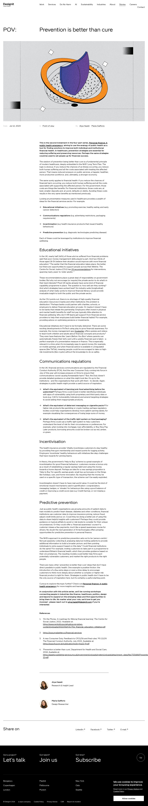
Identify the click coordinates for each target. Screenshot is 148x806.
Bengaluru (7, 781)
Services (52, 4)
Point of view (48, 126)
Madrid (42, 781)
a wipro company (24, 802)
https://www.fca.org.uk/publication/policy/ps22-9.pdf (66, 643)
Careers (133, 4)
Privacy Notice (52, 802)
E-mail (123, 729)
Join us (48, 759)
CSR (62, 802)
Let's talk (14, 759)
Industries (101, 4)
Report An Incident (74, 802)
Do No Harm (65, 4)
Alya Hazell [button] (84, 126)
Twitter (110, 729)
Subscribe (88, 759)
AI (76, 4)
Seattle (79, 790)
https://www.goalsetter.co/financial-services (62, 632)
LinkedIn (79, 729)
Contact (141, 7)
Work (41, 4)
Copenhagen (9, 785)
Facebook (95, 729)
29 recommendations (81, 269)
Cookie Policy (39, 802)
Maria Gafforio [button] (98, 126)
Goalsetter (79, 331)
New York (80, 781)
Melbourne (44, 785)
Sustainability (87, 4)
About (112, 4)
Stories (122, 4)
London (6, 790)
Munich (42, 790)
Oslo (78, 785)
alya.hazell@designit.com (80, 602)
